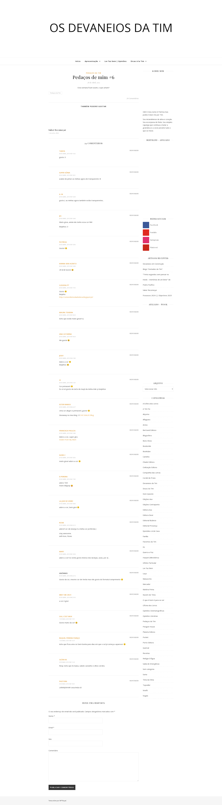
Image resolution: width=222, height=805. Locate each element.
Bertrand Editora (149, 430)
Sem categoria (148, 669)
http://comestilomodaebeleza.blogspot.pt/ (76, 297)
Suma (145, 674)
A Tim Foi (146, 409)
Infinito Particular (149, 563)
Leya (145, 573)
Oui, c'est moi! (65, 616)
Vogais (145, 696)
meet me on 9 (65, 595)
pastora (63, 681)
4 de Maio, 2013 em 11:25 (67, 662)
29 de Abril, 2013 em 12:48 (67, 433)
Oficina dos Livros (150, 605)
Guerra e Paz (148, 552)
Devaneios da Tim (150, 483)
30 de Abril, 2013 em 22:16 (67, 576)
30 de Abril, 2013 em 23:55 (67, 597)
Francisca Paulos (67, 430)
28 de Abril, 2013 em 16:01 (67, 175)
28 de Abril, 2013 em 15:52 (67, 153)
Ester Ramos (65, 404)
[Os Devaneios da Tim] (13, 61)
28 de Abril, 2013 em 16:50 (67, 244)
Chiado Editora (148, 462)
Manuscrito (147, 579)
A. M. (61, 194)
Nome (52, 716)
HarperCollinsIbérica (151, 557)
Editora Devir (148, 515)
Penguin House (149, 626)
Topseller (146, 685)
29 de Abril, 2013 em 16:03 (67, 457)
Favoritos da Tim (149, 542)
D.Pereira (63, 476)
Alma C (62, 455)
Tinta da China (148, 680)
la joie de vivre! (66, 501)
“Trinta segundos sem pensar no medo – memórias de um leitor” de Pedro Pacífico (156, 279)
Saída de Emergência (151, 664)
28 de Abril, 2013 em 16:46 (67, 218)
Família (145, 536)
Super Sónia (64, 172)
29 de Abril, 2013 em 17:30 (67, 479)
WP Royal (63, 801)
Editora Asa (147, 510)
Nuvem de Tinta (149, 595)
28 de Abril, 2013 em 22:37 (67, 407)
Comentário (53, 750)
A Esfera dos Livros (150, 403)
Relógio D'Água (149, 658)
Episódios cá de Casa (151, 531)
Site (50, 739)
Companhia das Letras (151, 472)
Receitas (146, 653)
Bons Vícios (147, 441)
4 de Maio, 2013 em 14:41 (67, 684)
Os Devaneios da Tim (111, 27)
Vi (60, 380)
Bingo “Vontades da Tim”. (153, 269)
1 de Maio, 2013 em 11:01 (67, 619)
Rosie (61, 522)
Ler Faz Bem (148, 568)
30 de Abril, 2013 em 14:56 (67, 554)
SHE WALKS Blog (87, 415)
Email (51, 727)
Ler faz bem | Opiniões (116, 61)
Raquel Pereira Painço (69, 638)
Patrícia (63, 242)
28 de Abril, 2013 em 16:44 (67, 197)
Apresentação (91, 61)
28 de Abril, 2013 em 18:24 (67, 315)
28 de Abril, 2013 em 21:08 (67, 358)
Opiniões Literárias (150, 616)
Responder (134, 150)
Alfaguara (146, 419)
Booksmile (147, 446)
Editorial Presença (150, 526)
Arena (145, 425)
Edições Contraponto (151, 504)
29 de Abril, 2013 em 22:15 (67, 525)
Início (78, 61)
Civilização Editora (150, 467)
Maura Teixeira (66, 312)
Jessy (61, 355)
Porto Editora (148, 642)
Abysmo (146, 414)
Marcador (146, 584)
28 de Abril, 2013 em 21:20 (67, 383)
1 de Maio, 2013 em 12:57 (67, 640)
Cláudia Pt (64, 285)
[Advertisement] (158, 737)
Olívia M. (63, 659)
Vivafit (145, 690)
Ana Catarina (65, 334)
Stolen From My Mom (67, 439)
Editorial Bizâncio (149, 520)
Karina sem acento (68, 263)
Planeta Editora (149, 632)
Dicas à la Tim (137, 61)
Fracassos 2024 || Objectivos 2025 (157, 295)
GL (144, 547)
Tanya (62, 151)
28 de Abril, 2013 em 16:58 (67, 266)
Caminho (146, 457)
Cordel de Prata (149, 478)
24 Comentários (133, 98)
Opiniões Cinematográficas (153, 611)
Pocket (145, 637)
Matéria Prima (148, 589)
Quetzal (146, 648)
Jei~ (60, 216)
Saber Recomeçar (57, 130)
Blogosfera (147, 435)
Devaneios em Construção (153, 264)
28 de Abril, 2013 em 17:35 (67, 288)
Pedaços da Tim (93, 73)
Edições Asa (147, 499)
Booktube (147, 451)
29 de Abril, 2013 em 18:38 (67, 503)
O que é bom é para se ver (153, 600)
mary (61, 551)
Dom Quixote (148, 494)
